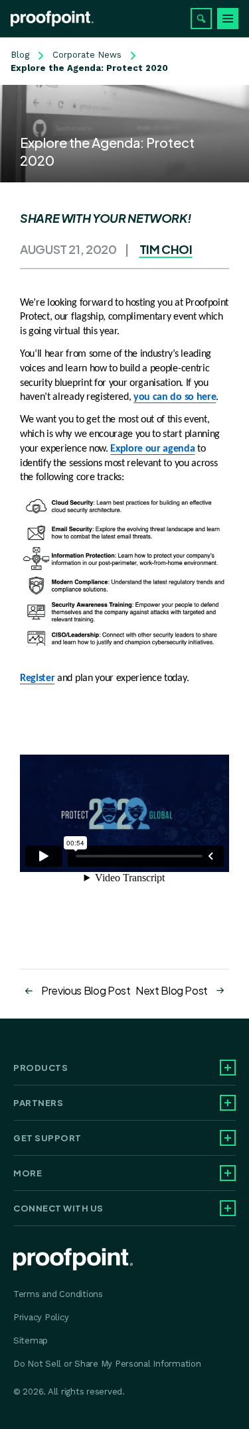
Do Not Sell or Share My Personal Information (107, 1364)
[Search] (201, 18)
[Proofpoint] (52, 18)
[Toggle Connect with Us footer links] (228, 1208)
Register (37, 678)
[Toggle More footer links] (228, 1173)
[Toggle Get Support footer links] (228, 1138)
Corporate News (87, 55)
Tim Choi (166, 249)
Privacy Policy (40, 1317)
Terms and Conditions (58, 1294)
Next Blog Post (171, 990)
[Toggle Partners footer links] (228, 1103)
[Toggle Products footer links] (228, 1067)
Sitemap (30, 1340)
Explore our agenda (152, 449)
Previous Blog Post (86, 990)
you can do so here (174, 397)
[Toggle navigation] (227, 18)
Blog (20, 55)
